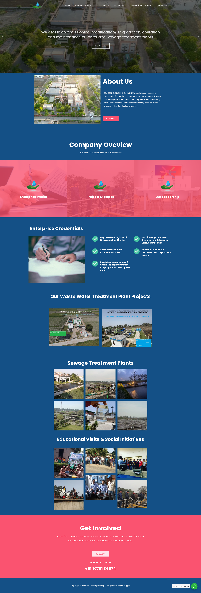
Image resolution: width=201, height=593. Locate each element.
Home (67, 5)
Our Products (118, 5)
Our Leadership (103, 5)
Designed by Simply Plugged (118, 585)
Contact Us (162, 5)
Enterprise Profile (33, 197)
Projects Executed (100, 197)
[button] (2, 36)
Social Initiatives (135, 5)
